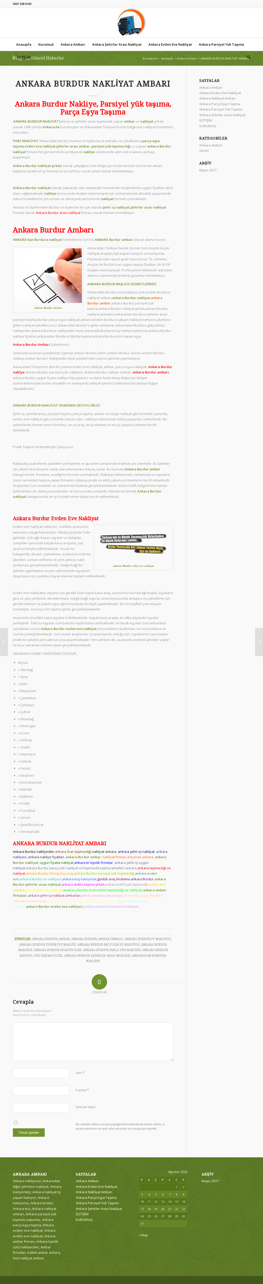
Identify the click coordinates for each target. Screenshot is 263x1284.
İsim (80, 1072)
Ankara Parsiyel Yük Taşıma (220, 109)
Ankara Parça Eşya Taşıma (219, 104)
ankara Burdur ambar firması (97, 939)
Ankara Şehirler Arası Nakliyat (222, 115)
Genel (204, 150)
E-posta (82, 1090)
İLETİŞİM (205, 120)
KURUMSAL (208, 126)
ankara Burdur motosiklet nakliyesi (108, 944)
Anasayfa (167, 58)
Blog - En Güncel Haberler (38, 58)
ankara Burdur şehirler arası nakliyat (97, 955)
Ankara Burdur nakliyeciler (57, 950)
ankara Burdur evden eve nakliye (47, 944)
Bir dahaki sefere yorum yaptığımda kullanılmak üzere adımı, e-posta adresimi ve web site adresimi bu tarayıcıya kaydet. (120, 1126)
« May (143, 1235)
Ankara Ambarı (187, 58)
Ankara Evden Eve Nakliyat (220, 93)
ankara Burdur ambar (51, 939)
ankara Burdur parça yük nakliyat (111, 950)
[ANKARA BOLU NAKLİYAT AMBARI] (4, 642)
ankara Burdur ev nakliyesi (147, 939)
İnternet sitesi (85, 1107)
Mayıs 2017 (208, 170)
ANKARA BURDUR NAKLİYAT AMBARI (93, 83)
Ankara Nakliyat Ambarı (217, 98)
